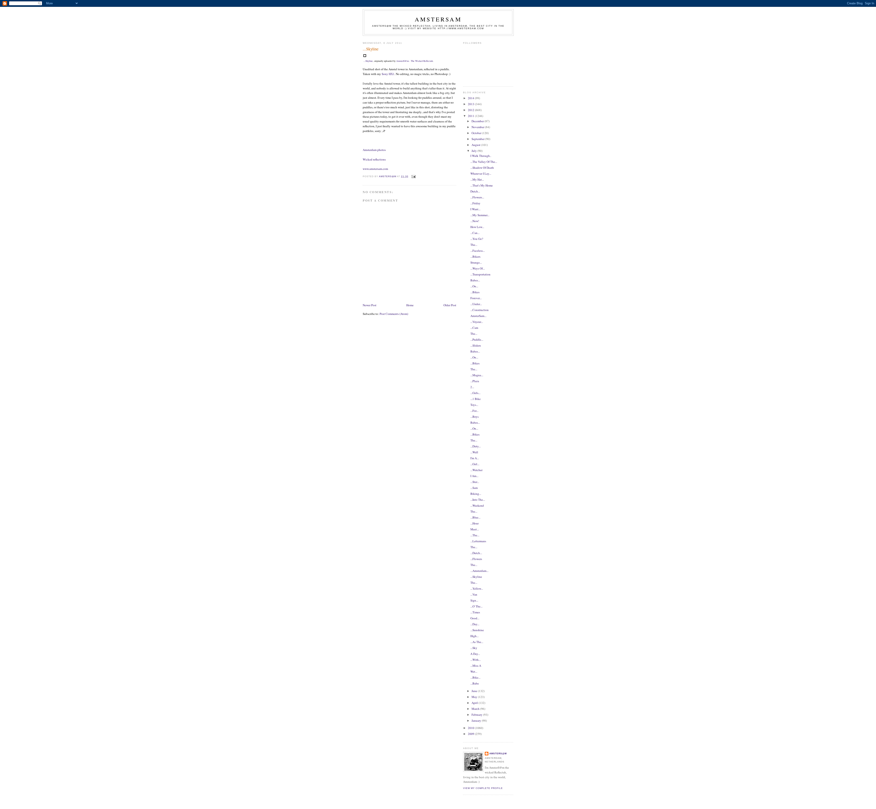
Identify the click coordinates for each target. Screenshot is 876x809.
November (478, 127)
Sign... (474, 600)
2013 (471, 104)
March (476, 709)
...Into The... (477, 500)
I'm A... (474, 458)
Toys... (474, 405)
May (475, 697)
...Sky (473, 648)
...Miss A (475, 666)
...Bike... (475, 677)
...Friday (475, 203)
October (477, 133)
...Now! (474, 221)
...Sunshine (477, 630)
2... (472, 387)
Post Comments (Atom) (394, 314)
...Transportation (480, 274)
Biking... (475, 494)
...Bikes (475, 292)
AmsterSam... (478, 316)
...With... (475, 660)
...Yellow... (476, 588)
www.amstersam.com (375, 169)
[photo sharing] (364, 56)
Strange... (476, 262)
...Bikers (475, 256)
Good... (474, 618)
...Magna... (476, 375)
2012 (471, 110)
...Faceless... (477, 251)
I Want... (475, 209)
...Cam (474, 328)
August (476, 145)
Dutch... (475, 191)
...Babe (474, 683)
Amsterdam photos (374, 150)
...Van (473, 594)
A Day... (475, 654)
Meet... (474, 529)
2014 (471, 98)
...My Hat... (477, 179)
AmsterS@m (498, 753)
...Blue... (475, 517)
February (477, 715)
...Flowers (476, 559)
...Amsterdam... (479, 571)
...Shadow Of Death (482, 168)
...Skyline (368, 60)
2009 (471, 734)
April (475, 703)
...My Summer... (479, 215)
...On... (474, 286)
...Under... (476, 304)
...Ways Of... (477, 268)
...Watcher (476, 470)
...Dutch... (476, 553)
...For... (474, 411)
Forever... (476, 298)
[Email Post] (413, 176)
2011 (471, 116)
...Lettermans (478, 541)
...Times (475, 612)
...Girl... (474, 464)
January (477, 720)
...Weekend (477, 505)
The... (473, 245)
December (478, 121)
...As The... (476, 642)
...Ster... (474, 482)
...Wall (474, 452)
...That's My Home (481, 185)
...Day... (474, 624)
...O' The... (476, 606)
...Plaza (474, 381)
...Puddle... (476, 339)
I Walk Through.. (480, 156)
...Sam (474, 488)
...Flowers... (477, 197)
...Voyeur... (476, 322)
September (478, 139)
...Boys (474, 417)
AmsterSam (438, 19)
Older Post (449, 305)
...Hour (474, 523)
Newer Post (369, 305)
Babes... (475, 280)
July (474, 151)
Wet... (473, 671)
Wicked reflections (374, 159)
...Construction (479, 310)
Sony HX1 (388, 74)
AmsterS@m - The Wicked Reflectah (414, 60)
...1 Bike (475, 399)
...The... (474, 535)
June (475, 691)
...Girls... (475, 393)
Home (410, 305)
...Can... (475, 233)
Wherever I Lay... (480, 173)
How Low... (477, 227)
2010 (471, 728)
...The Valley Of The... (483, 162)
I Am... (474, 476)
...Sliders (475, 345)
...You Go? (476, 239)
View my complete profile (483, 788)
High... (474, 636)
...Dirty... (475, 446)
